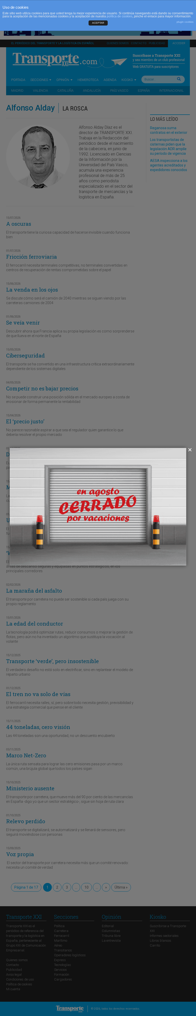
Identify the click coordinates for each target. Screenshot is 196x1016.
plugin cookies (185, 21)
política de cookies (119, 16)
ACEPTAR (98, 22)
